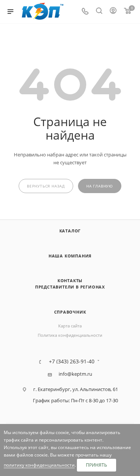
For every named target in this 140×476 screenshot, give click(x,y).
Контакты (70, 280)
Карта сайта (70, 326)
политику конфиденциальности (39, 465)
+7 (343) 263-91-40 (71, 361)
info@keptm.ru (75, 374)
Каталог (70, 231)
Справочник (70, 312)
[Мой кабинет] (113, 11)
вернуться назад (46, 186)
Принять (96, 465)
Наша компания (70, 256)
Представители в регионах (70, 287)
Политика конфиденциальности (70, 335)
